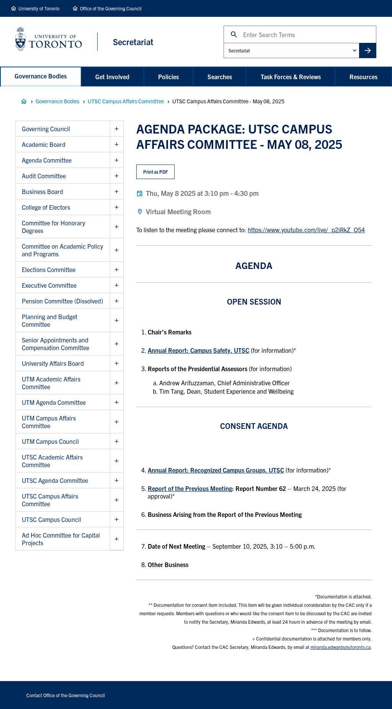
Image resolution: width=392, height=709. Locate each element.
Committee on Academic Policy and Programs (62, 250)
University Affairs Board (53, 363)
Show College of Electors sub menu (116, 207)
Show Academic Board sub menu (116, 144)
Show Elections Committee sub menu (116, 269)
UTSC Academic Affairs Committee (52, 460)
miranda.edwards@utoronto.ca (340, 647)
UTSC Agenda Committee (55, 480)
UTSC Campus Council (51, 519)
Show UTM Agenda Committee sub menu (116, 402)
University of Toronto (38, 8)
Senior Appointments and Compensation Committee (55, 343)
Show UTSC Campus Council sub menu (116, 519)
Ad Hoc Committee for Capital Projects (61, 538)
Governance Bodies (41, 76)
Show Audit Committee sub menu (116, 176)
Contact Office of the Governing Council (65, 695)
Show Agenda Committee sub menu (116, 160)
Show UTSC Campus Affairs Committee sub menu (116, 500)
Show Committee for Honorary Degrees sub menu (116, 226)
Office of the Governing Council (111, 8)
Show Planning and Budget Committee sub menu (116, 320)
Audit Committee (44, 175)
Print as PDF (155, 171)
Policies (168, 76)
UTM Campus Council (50, 441)
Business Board (42, 191)
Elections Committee (48, 269)
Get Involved (112, 76)
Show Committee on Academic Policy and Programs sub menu (116, 250)
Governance (23, 101)
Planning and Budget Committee (49, 320)
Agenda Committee (47, 160)
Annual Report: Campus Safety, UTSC (198, 350)
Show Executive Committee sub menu (116, 285)
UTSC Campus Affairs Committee (126, 101)
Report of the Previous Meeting (190, 488)
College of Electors (46, 207)
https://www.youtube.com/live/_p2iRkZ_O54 (306, 229)
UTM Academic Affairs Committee (51, 382)
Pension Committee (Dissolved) (62, 301)
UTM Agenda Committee (54, 402)
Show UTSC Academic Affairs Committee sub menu (116, 461)
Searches (219, 76)
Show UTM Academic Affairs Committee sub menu (116, 382)
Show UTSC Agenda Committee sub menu (116, 480)
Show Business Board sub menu (116, 191)
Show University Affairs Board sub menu (116, 363)
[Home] (56, 42)
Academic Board (43, 144)
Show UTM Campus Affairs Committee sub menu (116, 422)
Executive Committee (49, 285)
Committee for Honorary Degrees (53, 226)
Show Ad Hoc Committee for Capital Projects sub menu (116, 538)
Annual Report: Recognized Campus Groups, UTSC (216, 470)
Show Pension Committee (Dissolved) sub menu (116, 301)
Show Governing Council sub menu (116, 129)
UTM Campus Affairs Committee (49, 421)
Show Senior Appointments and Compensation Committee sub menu (116, 343)
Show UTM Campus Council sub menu (116, 441)
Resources (363, 76)
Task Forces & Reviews (291, 76)
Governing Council (46, 128)
